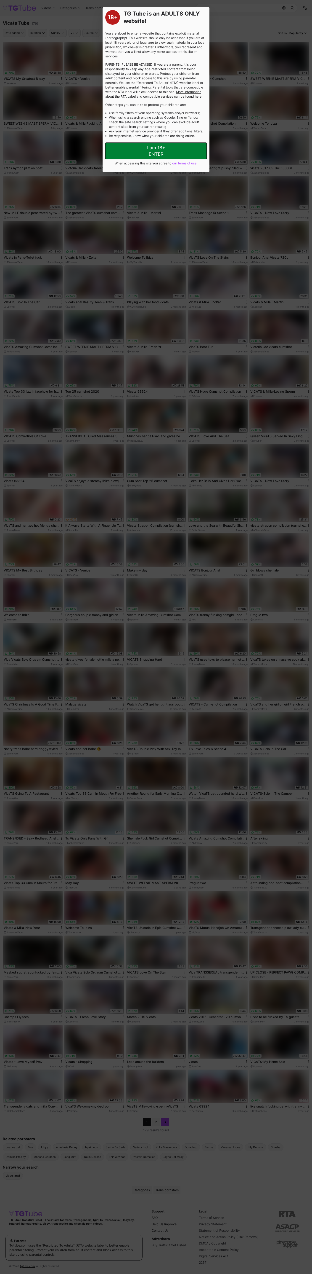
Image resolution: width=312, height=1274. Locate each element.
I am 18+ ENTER (156, 151)
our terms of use (184, 163)
